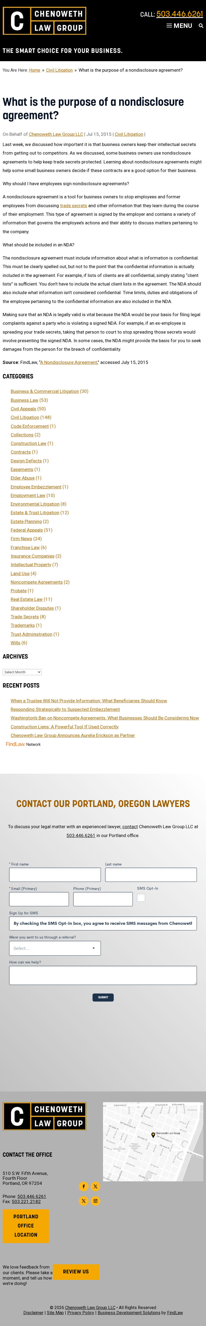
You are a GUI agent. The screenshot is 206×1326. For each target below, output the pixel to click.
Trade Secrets (25, 616)
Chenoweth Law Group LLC (56, 134)
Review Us (76, 1272)
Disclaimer (33, 1312)
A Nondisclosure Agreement (68, 362)
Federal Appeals (27, 530)
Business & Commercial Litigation (45, 391)
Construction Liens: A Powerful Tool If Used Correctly (65, 726)
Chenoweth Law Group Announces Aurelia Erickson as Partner (73, 735)
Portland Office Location (26, 1226)
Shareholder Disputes (32, 608)
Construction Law (28, 443)
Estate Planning (26, 521)
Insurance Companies (32, 556)
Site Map (55, 1312)
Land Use (20, 573)
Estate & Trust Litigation (35, 512)
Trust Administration (31, 634)
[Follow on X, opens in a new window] (95, 1186)
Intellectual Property (31, 564)
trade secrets (73, 205)
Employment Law (28, 495)
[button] (200, 1287)
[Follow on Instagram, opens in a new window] (95, 1201)
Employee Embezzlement (36, 487)
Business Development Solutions (129, 1312)
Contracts (21, 452)
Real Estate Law (27, 599)
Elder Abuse (23, 478)
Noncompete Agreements (37, 582)
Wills (15, 642)
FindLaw (175, 1312)
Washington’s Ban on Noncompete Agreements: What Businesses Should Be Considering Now (105, 718)
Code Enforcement (30, 426)
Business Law (24, 400)
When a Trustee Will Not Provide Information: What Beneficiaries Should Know (89, 700)
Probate (19, 590)
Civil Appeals (23, 408)
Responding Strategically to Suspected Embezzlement (65, 709)
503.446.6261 (179, 14)
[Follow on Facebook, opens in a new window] (84, 1186)
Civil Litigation (129, 134)
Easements (22, 469)
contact (130, 826)
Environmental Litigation (35, 504)
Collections (22, 434)
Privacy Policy (80, 1312)
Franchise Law (25, 547)
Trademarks (23, 625)
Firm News (21, 538)
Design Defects (26, 460)
